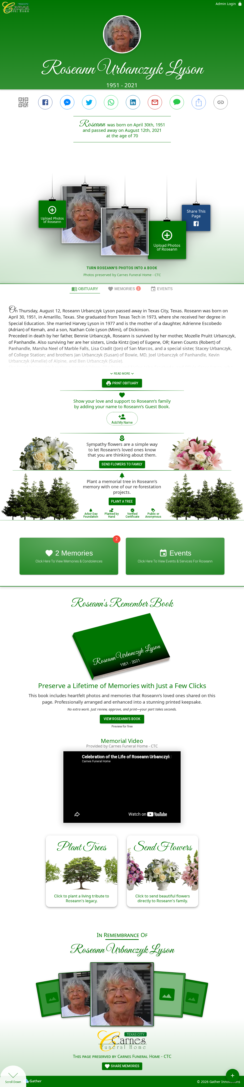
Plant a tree (122, 501)
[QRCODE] (23, 102)
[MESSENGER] (67, 102)
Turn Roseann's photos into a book (122, 268)
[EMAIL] (155, 102)
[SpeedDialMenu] (232, 1075)
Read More (122, 373)
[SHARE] (199, 102)
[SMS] (177, 102)
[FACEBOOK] (45, 102)
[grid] (122, 221)
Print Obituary (125, 383)
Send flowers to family (122, 464)
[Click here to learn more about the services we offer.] (122, 1041)
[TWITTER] (89, 102)
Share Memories (124, 1066)
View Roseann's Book (122, 719)
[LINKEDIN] (133, 102)
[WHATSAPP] (111, 102)
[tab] (85, 289)
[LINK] (221, 102)
